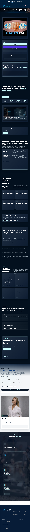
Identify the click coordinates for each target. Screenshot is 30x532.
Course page (11, 220)
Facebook (25, 514)
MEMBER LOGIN (12, 2)
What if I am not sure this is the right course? (15, 328)
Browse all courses (7, 354)
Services (15, 220)
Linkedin (25, 511)
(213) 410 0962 (7, 461)
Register (4, 220)
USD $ (7, 528)
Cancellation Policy (15, 514)
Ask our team (14, 348)
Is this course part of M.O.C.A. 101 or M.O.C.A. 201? (15, 320)
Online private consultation (6, 521)
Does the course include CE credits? (15, 325)
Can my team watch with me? (15, 322)
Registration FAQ (13, 96)
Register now (5, 96)
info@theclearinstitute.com (8, 351)
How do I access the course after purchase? (15, 314)
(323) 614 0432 (6, 356)
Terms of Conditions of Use (16, 511)
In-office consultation (5, 524)
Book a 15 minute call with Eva (15, 389)
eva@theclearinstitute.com (9, 477)
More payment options (15, 48)
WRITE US (6, 464)
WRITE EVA (6, 479)
